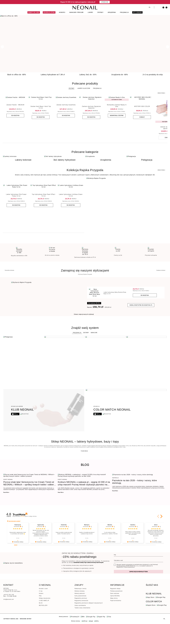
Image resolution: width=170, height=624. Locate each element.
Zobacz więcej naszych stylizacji (84, 314)
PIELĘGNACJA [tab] (97, 88)
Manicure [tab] (94, 332)
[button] (33, 2)
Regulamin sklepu (115, 588)
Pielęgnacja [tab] (77, 332)
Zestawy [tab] (71, 88)
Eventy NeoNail (8, 479)
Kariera (41, 593)
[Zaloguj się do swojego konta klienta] (159, 7)
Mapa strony (114, 598)
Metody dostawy (80, 591)
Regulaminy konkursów (81, 600)
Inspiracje (115, 477)
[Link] (85, 16)
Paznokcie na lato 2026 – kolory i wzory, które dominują (134, 481)
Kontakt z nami (43, 588)
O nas (40, 591)
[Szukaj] (156, 7)
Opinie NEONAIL (115, 595)
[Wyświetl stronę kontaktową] (7, 7)
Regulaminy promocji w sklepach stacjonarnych (89, 603)
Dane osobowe (114, 593)
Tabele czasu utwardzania (82, 607)
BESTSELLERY (43, 605)
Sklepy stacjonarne (44, 598)
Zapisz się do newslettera (138, 571)
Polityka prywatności (116, 591)
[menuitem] (33, 13)
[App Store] (150, 597)
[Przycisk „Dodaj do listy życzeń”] (26, 98)
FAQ (40, 595)
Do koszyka (15, 115)
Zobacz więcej (161, 93)
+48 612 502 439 (8, 594)
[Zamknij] (166, 2)
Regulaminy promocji (81, 598)
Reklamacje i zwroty (80, 588)
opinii (28, 516)
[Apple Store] (150, 605)
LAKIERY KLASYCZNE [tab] (83, 88)
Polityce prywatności (129, 567)
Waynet (29, 618)
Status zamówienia (80, 605)
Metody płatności (80, 593)
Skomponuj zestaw (117, 115)
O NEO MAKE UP (44, 600)
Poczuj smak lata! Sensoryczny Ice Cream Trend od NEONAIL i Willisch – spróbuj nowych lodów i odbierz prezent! (29, 483)
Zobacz (142, 117)
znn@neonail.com (8, 599)
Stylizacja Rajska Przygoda (85, 274)
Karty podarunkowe (80, 595)
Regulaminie (120, 567)
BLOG (40, 603)
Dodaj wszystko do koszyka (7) (141, 305)
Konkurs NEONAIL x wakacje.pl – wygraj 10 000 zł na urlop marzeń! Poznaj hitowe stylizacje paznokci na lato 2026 (84, 483)
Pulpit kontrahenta (115, 600)
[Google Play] (160, 597)
